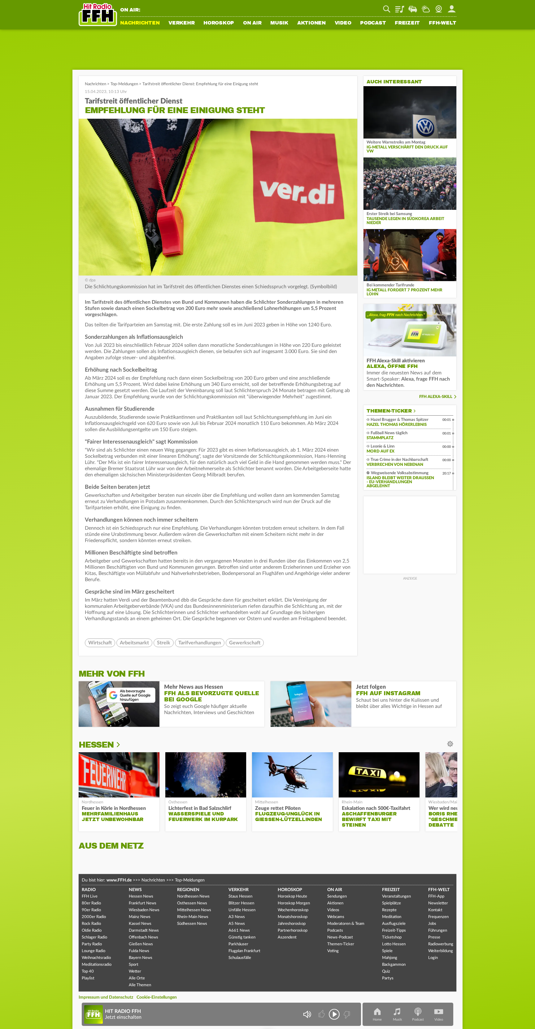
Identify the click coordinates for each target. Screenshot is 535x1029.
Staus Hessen (240, 896)
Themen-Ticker (389, 411)
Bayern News (140, 958)
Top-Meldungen (124, 84)
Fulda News (139, 951)
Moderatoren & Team (345, 924)
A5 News (236, 924)
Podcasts (335, 931)
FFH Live (90, 896)
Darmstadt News (144, 931)
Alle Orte (137, 978)
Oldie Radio (92, 931)
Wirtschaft (100, 642)
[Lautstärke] (307, 1014)
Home (377, 1019)
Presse (434, 937)
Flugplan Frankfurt (244, 951)
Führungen (437, 931)
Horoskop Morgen (294, 903)
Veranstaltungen (396, 896)
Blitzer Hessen (241, 903)
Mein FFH (451, 6)
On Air (252, 23)
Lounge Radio (93, 951)
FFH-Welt (442, 23)
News (135, 890)
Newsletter (438, 903)
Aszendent (287, 937)
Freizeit (407, 23)
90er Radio (91, 910)
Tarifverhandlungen (199, 642)
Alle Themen (140, 985)
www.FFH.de (119, 880)
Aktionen (311, 23)
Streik (163, 642)
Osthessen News (192, 903)
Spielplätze (391, 903)
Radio (89, 890)
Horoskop (218, 23)
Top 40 (88, 971)
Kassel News (140, 924)
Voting (333, 951)
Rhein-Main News (192, 917)
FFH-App (436, 896)
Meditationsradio (96, 965)
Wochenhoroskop (293, 910)
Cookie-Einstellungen (157, 997)
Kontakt (435, 910)
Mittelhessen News (194, 910)
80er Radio (91, 903)
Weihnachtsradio (96, 958)
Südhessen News (192, 924)
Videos (333, 910)
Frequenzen (438, 917)
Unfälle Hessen (241, 910)
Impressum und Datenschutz (106, 997)
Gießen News (141, 944)
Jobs (432, 924)
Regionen (188, 890)
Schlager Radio (94, 937)
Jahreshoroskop (292, 924)
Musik (279, 23)
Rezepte (389, 910)
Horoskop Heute (292, 896)
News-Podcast (340, 937)
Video (343, 23)
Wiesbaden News (144, 910)
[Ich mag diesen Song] (322, 1014)
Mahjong (389, 958)
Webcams (335, 917)
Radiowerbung (440, 944)
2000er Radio (94, 917)
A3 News (236, 917)
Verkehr (181, 23)
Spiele (387, 951)
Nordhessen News (193, 896)
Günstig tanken (241, 937)
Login (433, 958)
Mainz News (139, 917)
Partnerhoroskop (292, 931)
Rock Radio (91, 924)
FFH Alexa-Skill (435, 397)
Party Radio (92, 944)
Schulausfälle (239, 958)
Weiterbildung (440, 951)
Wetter (425, 6)
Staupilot (412, 6)
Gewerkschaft (244, 642)
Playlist (399, 6)
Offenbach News (143, 937)
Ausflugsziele (394, 924)
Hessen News (141, 896)
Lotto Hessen (394, 944)
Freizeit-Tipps (394, 931)
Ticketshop (392, 937)
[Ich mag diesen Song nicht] (346, 1014)
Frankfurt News (142, 903)
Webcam (438, 6)
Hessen (96, 745)
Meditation (391, 917)
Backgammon (394, 965)
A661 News (239, 931)
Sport (133, 965)
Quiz (386, 971)
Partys (388, 978)
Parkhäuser (238, 944)
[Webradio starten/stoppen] (334, 1014)
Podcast (373, 23)
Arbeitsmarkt (134, 642)
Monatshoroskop (292, 917)
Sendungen (337, 896)
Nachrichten (139, 23)
